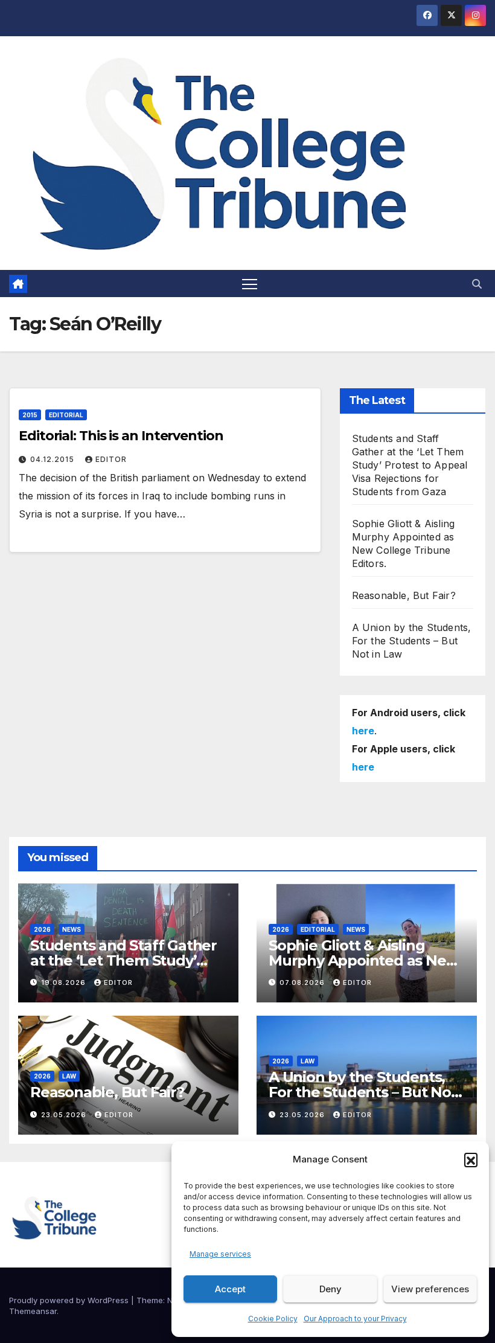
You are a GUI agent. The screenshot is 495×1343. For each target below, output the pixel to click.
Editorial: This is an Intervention (121, 436)
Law (69, 1076)
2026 (42, 929)
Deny (330, 1289)
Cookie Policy (273, 1318)
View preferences (430, 1289)
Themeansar (33, 1311)
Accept (230, 1289)
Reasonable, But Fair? (404, 595)
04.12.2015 (53, 459)
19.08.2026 (64, 982)
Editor (111, 459)
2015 (29, 414)
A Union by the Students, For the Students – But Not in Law (411, 640)
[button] (471, 1159)
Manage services (220, 1253)
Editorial (66, 414)
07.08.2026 (303, 982)
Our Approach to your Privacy (355, 1318)
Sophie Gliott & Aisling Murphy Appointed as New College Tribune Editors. (363, 960)
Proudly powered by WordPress (70, 1300)
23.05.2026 (65, 1115)
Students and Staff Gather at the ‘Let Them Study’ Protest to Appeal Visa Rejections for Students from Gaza (410, 465)
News (71, 929)
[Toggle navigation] (249, 283)
